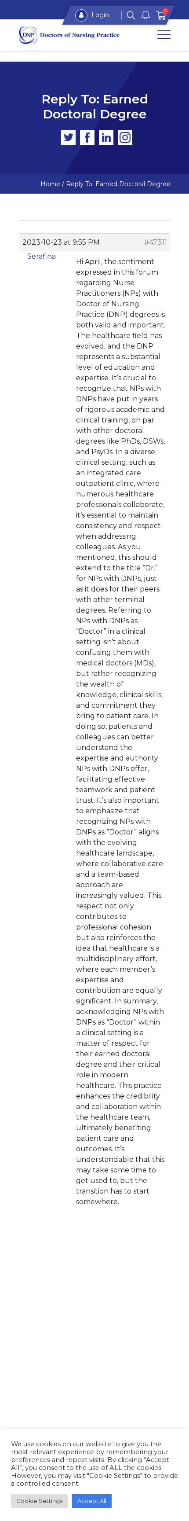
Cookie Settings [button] (39, 1500)
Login (99, 15)
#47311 (155, 242)
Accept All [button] (91, 1500)
